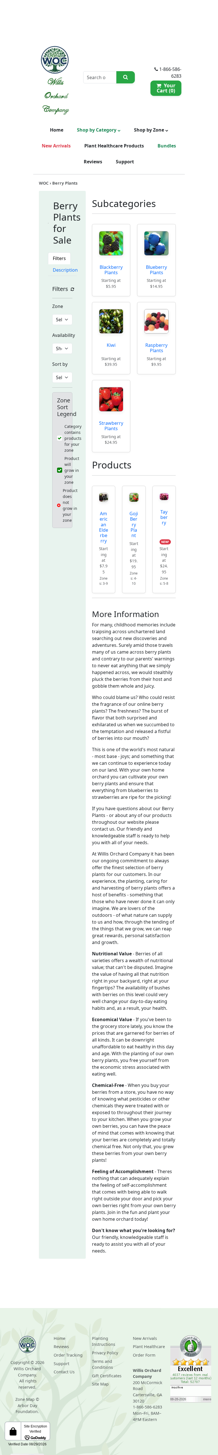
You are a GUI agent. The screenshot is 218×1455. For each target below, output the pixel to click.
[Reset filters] (72, 289)
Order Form (144, 1355)
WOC (44, 183)
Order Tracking (68, 1355)
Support (125, 162)
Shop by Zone (149, 130)
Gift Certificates (106, 1375)
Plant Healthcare (149, 1346)
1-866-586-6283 (147, 1407)
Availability (63, 335)
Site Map (100, 1384)
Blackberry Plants (111, 270)
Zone (57, 306)
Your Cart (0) (166, 88)
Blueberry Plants (156, 270)
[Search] (125, 77)
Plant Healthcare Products (114, 146)
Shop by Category (97, 130)
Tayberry (164, 517)
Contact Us (64, 1371)
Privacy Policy (105, 1352)
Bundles (167, 146)
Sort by (60, 364)
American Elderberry (103, 527)
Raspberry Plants (156, 348)
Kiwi (111, 345)
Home (56, 130)
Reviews (93, 162)
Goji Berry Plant (133, 524)
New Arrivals (56, 146)
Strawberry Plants (111, 426)
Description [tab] (65, 270)
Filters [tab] (59, 258)
